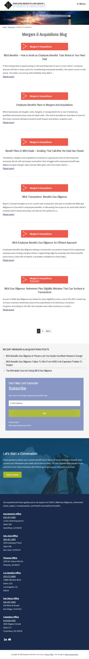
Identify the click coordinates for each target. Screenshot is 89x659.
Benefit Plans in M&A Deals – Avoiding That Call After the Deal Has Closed (44, 150)
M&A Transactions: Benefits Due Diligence (44, 196)
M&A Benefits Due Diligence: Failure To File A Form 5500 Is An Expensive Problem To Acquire (44, 363)
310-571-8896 (9, 576)
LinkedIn (5, 639)
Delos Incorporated (71, 654)
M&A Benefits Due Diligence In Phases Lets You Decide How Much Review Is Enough (44, 356)
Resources (11, 27)
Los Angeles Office (12, 572)
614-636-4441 (9, 620)
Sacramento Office (12, 513)
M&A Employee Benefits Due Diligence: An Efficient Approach (44, 242)
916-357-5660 (9, 517)
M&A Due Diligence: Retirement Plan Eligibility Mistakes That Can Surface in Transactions (44, 290)
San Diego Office (11, 598)
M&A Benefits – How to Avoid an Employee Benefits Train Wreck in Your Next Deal (44, 57)
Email (9, 639)
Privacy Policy (14, 422)
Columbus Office (11, 616)
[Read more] (8, 76)
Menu (82, 3)
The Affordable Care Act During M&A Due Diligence (29, 370)
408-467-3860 (9, 539)
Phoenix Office (10, 557)
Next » (48, 331)
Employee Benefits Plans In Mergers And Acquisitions (44, 104)
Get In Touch (12, 474)
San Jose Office (10, 535)
